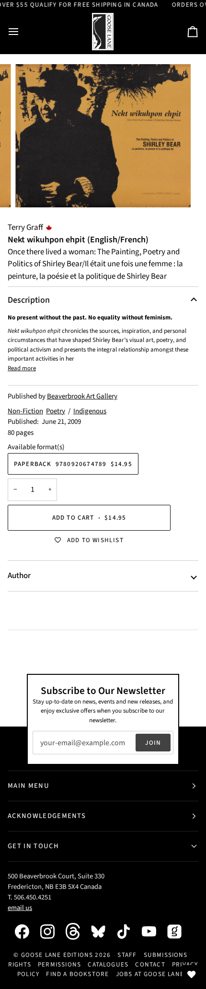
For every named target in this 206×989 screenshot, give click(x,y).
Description (29, 300)
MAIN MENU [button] (28, 786)
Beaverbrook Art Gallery (82, 396)
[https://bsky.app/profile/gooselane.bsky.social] (103, 931)
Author (19, 575)
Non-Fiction (25, 411)
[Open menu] (22, 32)
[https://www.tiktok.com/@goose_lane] (128, 931)
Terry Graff (25, 227)
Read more (22, 368)
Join (153, 742)
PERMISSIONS (59, 964)
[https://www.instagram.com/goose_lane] (52, 931)
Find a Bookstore (77, 973)
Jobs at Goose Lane (150, 973)
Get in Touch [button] (33, 846)
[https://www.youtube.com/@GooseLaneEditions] (154, 931)
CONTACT (150, 964)
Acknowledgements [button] (47, 816)
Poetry (55, 411)
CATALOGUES (108, 964)
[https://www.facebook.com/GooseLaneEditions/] (27, 931)
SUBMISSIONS (166, 954)
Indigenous (89, 411)
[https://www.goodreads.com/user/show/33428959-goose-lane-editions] (179, 931)
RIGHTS (19, 964)
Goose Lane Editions (57, 954)
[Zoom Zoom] (103, 135)
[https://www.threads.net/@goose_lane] (78, 931)
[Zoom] (33, 189)
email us (20, 908)
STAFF (127, 954)
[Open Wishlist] (191, 974)
